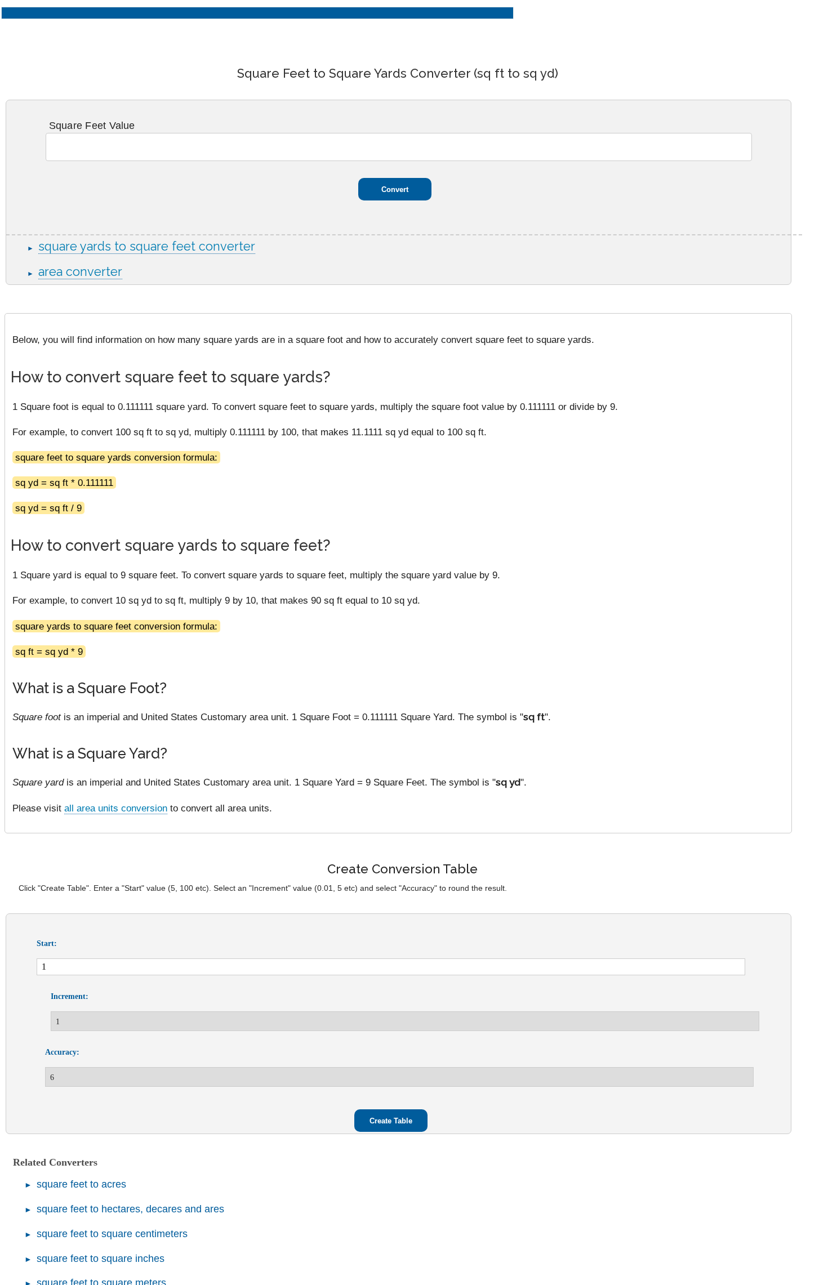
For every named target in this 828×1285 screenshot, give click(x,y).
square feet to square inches (100, 1258)
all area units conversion (115, 808)
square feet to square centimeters (112, 1233)
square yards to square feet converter (146, 246)
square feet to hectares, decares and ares (130, 1209)
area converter (80, 272)
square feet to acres (81, 1184)
